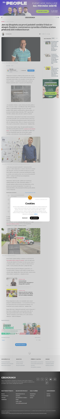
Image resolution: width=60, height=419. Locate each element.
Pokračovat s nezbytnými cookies (41, 199)
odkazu (36, 214)
